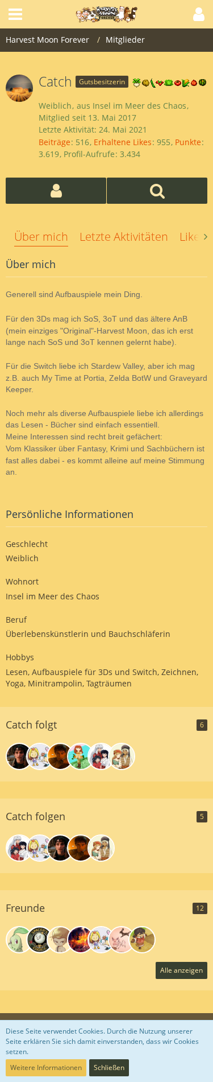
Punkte (188, 142)
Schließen (109, 1067)
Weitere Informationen (46, 1067)
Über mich (41, 236)
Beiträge (54, 142)
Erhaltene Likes (123, 142)
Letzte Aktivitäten (124, 236)
